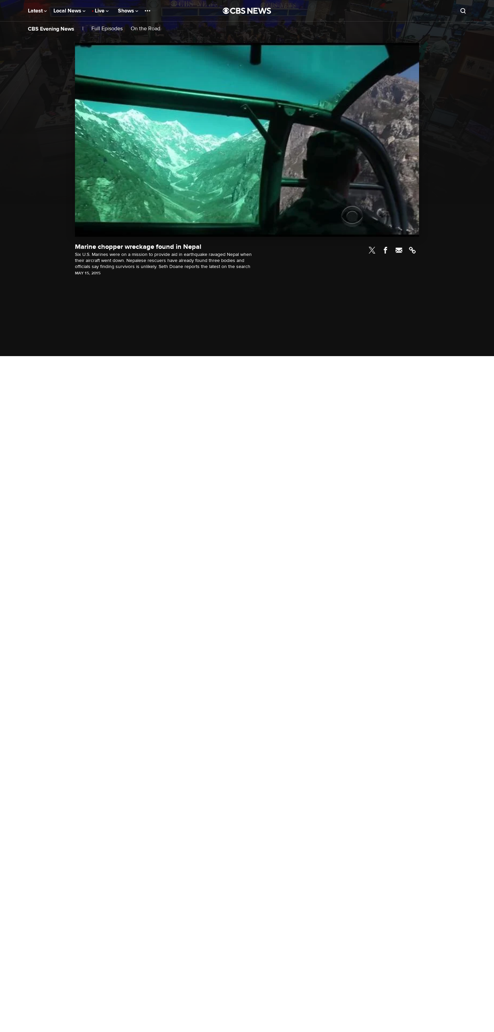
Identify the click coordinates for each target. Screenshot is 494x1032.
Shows (126, 10)
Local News (68, 10)
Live (100, 10)
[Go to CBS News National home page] (247, 10)
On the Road (145, 29)
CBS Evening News (51, 29)
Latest (36, 10)
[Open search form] (463, 11)
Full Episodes (107, 29)
